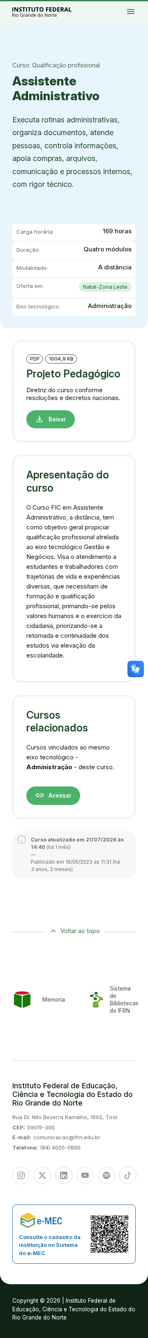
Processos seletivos (141, 5)
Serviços (140, 12)
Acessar (53, 795)
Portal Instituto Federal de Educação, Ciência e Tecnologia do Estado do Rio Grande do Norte (51, 11)
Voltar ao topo (80, 931)
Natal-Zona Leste (105, 286)
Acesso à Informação (136, 10)
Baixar (50, 419)
